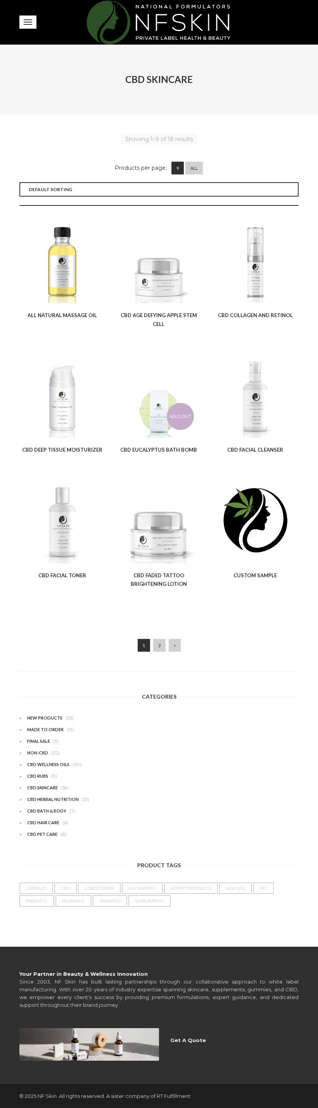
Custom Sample (255, 575)
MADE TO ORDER (45, 729)
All (194, 168)
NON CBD (235, 888)
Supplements (149, 900)
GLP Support (142, 888)
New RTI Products (191, 888)
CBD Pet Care (42, 834)
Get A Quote (188, 1040)
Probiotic (73, 900)
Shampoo (110, 900)
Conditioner (99, 888)
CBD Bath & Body (46, 810)
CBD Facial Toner (62, 575)
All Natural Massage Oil (62, 315)
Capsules (36, 888)
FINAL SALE (38, 741)
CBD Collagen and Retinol (255, 315)
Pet (263, 888)
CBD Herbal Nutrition (53, 799)
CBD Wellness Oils (48, 764)
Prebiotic (37, 900)
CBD (65, 888)
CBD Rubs (37, 775)
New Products (44, 717)
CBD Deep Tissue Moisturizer (62, 450)
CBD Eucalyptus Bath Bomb (158, 450)
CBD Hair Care (43, 822)
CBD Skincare (42, 787)
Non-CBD (37, 752)
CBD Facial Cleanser (255, 450)
